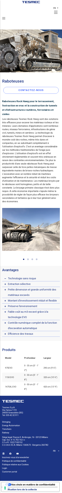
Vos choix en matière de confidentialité (33, 484)
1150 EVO (9, 377)
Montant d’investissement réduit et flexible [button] (32, 300)
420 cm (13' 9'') (50, 387)
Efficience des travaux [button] (20, 333)
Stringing (6, 422)
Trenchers (6, 429)
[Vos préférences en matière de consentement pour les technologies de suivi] (5, 488)
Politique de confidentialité (14, 461)
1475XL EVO (10, 387)
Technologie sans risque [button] (22, 278)
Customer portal (9, 472)
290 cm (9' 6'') (50, 368)
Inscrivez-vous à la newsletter (15, 457)
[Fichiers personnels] (31, 3)
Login (4, 468)
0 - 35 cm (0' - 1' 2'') (31, 367)
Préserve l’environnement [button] (22, 306)
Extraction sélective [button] (19, 283)
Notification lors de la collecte (20, 489)
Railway (5, 433)
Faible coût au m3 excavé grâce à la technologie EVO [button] (28, 314)
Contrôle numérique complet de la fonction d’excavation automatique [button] (32, 325)
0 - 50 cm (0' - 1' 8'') (31, 377)
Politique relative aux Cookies (15, 464)
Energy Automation (11, 425)
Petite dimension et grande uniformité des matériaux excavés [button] (32, 292)
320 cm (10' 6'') (50, 377)
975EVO (8, 368)
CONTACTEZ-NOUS (31, 90)
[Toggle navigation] (3, 18)
